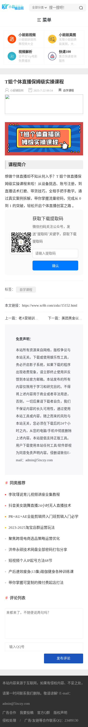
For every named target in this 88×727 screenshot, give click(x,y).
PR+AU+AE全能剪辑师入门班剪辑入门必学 (43, 517)
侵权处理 (9, 720)
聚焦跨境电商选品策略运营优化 (34, 539)
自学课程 (68, 90)
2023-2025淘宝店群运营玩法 (32, 528)
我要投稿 (26, 713)
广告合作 (9, 713)
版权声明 (60, 713)
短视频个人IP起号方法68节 (30, 561)
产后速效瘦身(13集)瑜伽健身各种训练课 (41, 572)
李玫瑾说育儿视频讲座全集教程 (34, 494)
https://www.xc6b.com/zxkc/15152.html (49, 305)
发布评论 (63, 658)
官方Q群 (43, 713)
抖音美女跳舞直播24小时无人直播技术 (40, 506)
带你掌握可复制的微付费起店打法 (36, 583)
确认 (55, 266)
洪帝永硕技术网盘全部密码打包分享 (38, 550)
